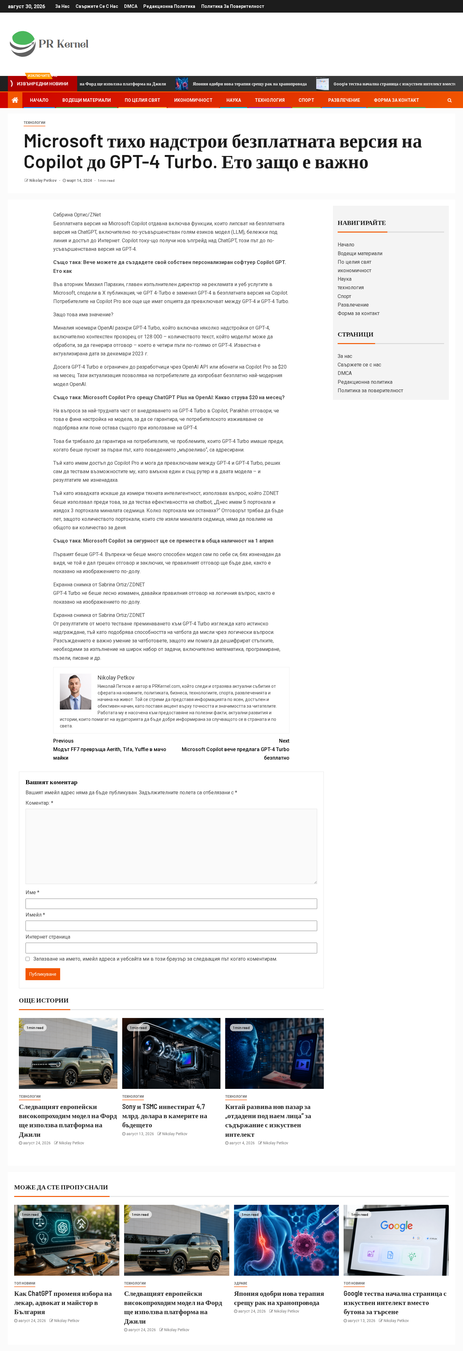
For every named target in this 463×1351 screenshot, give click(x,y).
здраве (240, 1283)
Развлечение (344, 100)
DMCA (130, 6)
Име (32, 892)
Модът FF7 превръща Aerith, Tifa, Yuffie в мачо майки (109, 749)
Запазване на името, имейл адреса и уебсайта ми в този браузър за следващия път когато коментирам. (155, 959)
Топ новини (24, 1283)
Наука (233, 100)
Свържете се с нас (97, 6)
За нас (62, 6)
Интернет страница (48, 937)
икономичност (193, 100)
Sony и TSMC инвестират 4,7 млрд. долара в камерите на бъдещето (164, 1115)
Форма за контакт (396, 100)
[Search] (450, 100)
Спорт (306, 100)
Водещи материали (86, 100)
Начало (39, 100)
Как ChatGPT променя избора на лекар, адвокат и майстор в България (63, 1302)
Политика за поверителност (232, 6)
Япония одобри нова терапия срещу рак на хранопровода (216, 83)
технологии (34, 122)
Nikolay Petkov (43, 180)
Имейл (35, 915)
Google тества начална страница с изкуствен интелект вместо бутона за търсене (379, 83)
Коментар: (39, 803)
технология (270, 100)
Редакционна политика (169, 6)
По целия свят (142, 100)
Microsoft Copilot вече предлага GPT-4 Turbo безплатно (235, 749)
